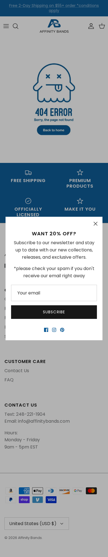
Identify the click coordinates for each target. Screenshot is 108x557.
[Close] (95, 224)
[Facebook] (46, 330)
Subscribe (54, 312)
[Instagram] (54, 330)
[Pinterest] (62, 330)
